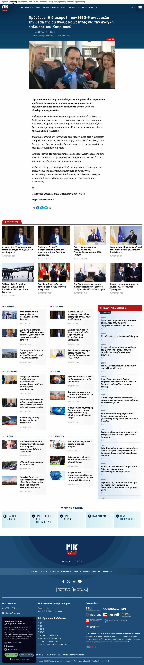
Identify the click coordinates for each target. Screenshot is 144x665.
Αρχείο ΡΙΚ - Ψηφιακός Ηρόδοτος (51, 611)
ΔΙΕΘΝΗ (10, 436)
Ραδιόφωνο (66, 571)
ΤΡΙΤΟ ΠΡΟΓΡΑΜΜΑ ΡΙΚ (48, 641)
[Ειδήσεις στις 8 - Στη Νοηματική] (43, 519)
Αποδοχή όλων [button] (11, 654)
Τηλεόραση (54, 571)
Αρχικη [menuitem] (20, 8)
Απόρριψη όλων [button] (26, 654)
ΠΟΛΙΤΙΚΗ (110, 40)
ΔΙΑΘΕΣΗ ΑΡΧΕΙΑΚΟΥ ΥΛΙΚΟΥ (52, 655)
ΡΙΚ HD (41, 629)
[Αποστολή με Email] (46, 208)
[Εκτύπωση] (49, 207)
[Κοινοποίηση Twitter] (42, 208)
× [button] (34, 618)
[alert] (19, 640)
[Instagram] (74, 582)
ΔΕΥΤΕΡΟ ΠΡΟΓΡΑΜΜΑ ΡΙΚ (49, 638)
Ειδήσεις (43, 571)
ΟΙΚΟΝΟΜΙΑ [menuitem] (55, 8)
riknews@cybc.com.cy (14, 613)
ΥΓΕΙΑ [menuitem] (63, 8)
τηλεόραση (22, 2)
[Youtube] (80, 582)
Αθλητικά (77, 571)
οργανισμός (80, 2)
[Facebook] (63, 582)
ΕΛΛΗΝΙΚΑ (67, 561)
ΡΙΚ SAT (41, 632)
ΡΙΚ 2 (40, 626)
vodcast (70, 2)
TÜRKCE (78, 561)
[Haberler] (99, 519)
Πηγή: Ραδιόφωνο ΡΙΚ (43, 199)
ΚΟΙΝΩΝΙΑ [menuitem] (36, 8)
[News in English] (127, 519)
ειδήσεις (13, 2)
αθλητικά (43, 2)
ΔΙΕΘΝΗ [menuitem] (81, 8)
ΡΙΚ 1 (40, 623)
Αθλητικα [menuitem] (89, 8)
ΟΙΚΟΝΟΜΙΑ (12, 372)
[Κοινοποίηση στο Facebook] (37, 208)
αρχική (5, 2)
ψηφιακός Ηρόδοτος (57, 2)
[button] (5, 643)
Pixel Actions (97, 661)
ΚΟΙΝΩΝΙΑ (11, 307)
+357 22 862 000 (12, 608)
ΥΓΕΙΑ (57, 372)
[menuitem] (96, 7)
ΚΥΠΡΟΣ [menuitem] (28, 8)
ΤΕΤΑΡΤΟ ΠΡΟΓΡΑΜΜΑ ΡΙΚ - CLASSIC (54, 644)
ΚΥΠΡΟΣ (103, 395)
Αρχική (34, 571)
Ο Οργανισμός (43, 608)
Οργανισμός (108, 571)
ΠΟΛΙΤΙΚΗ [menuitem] (45, 8)
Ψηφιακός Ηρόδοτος (91, 571)
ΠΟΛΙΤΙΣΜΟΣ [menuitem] (71, 8)
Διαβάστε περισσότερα (22, 639)
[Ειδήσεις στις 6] (71, 519)
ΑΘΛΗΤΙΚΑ (59, 436)
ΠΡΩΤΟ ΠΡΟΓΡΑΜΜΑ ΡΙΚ (48, 635)
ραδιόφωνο (33, 2)
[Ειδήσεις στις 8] (15, 519)
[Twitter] (68, 582)
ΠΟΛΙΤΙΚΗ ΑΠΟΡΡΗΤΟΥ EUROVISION (74, 655)
